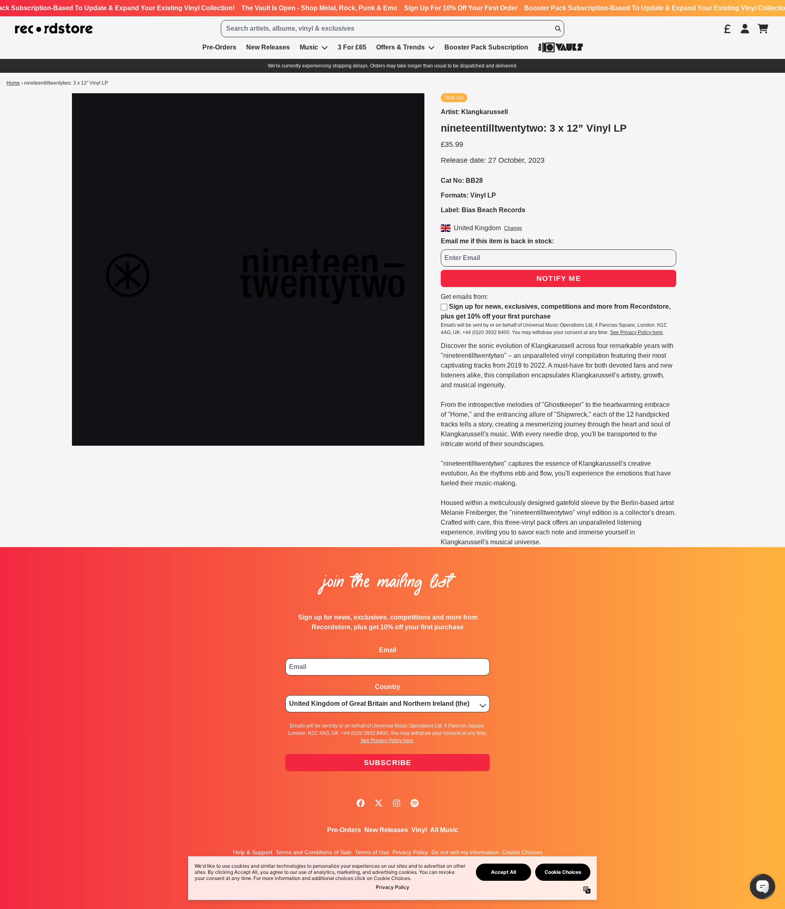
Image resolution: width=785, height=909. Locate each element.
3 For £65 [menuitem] (352, 47)
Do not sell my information (465, 852)
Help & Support (252, 852)
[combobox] (392, 28)
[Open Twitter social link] (379, 803)
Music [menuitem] (309, 47)
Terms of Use (372, 852)
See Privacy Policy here (636, 332)
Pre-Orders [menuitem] (219, 47)
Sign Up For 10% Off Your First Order (461, 7)
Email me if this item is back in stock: (497, 241)
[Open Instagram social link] (397, 803)
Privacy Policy (410, 852)
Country (387, 686)
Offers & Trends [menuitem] (400, 47)
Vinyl (419, 829)
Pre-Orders (344, 829)
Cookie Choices (522, 852)
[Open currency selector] (727, 29)
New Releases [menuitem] (268, 47)
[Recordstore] (54, 28)
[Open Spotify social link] (415, 803)
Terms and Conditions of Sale (314, 852)
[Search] (557, 28)
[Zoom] (248, 269)
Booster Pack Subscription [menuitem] (486, 47)
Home (13, 83)
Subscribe (388, 763)
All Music (444, 829)
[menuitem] (560, 47)
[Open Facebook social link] (361, 803)
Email (387, 649)
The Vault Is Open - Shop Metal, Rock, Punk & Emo (319, 7)
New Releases (386, 829)
